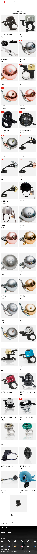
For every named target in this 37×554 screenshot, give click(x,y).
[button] (34, 550)
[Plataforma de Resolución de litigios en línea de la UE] (35, 546)
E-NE (21, 201)
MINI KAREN (4, 249)
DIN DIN (12, 514)
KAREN (22, 225)
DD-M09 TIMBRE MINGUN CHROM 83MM (26, 417)
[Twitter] (9, 541)
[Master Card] (15, 546)
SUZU (3, 106)
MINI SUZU (22, 59)
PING (21, 34)
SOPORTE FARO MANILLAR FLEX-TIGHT (8, 466)
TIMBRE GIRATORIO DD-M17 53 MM (25, 466)
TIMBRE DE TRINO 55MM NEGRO (25, 130)
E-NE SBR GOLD (4, 201)
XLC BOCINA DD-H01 (4, 490)
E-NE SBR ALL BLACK (24, 154)
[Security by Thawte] (22, 546)
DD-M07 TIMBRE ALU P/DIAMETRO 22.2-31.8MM (27, 392)
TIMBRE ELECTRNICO (5, 59)
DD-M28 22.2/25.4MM (5, 130)
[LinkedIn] (28, 541)
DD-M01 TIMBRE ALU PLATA (24, 344)
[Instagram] (15, 541)
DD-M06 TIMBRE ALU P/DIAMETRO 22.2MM (8, 34)
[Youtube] (22, 541)
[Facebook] (2, 541)
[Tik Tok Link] (35, 541)
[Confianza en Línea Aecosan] (28, 546)
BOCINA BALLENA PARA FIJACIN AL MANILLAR (27, 490)
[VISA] (9, 546)
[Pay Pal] (2, 546)
